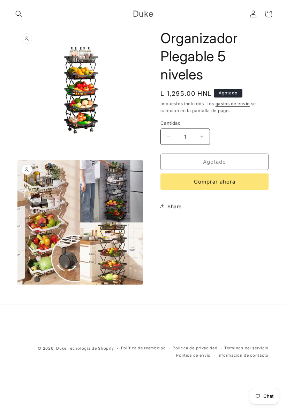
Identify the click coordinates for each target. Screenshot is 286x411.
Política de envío (193, 355)
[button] (19, 14)
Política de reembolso (143, 348)
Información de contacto (243, 355)
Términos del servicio (246, 348)
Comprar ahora (214, 181)
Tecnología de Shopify (91, 348)
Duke (61, 348)
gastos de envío (233, 103)
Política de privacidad (195, 348)
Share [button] (174, 206)
